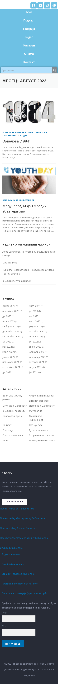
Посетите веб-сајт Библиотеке (17, 508)
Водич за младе (11, 554)
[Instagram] (47, 5)
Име (3, 626)
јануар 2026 (8, 305)
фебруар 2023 (10, 326)
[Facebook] (33, 5)
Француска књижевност (42, 440)
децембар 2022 (10, 331)
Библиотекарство (39, 400)
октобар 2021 (36, 361)
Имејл (4, 612)
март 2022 (8, 351)
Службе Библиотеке (11, 547)
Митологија (35, 410)
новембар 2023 (10, 311)
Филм (5, 440)
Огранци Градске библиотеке (18, 573)
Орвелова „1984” (16, 141)
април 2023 (8, 321)
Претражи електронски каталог (20, 583)
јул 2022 (6, 341)
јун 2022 (33, 341)
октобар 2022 (36, 331)
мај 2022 (7, 346)
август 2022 (35, 336)
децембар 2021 (37, 357)
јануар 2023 (35, 326)
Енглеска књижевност (14, 405)
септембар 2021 (11, 367)
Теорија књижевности (41, 435)
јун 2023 (6, 316)
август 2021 (35, 367)
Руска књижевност (39, 430)
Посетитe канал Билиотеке (19, 528)
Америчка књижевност (41, 395)
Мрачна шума (9, 262)
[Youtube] (40, 5)
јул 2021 (6, 372)
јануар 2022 (8, 357)
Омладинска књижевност (18, 200)
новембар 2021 (10, 361)
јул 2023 (33, 311)
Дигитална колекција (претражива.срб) (24, 593)
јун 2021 (33, 372)
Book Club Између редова (18, 132)
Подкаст (25, 135)
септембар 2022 (11, 336)
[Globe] (54, 5)
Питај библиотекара (13, 564)
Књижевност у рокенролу (16, 280)
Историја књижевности (42, 405)
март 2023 (34, 321)
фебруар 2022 (36, 351)
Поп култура (36, 424)
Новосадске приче (12, 415)
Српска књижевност (13, 435)
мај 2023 (33, 316)
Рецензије (7, 430)
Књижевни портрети (13, 410)
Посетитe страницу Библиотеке (22, 518)
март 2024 (34, 305)
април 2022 (35, 346)
